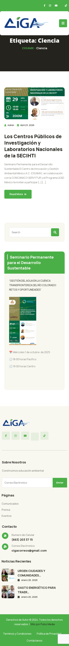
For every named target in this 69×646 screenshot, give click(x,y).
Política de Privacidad (49, 633)
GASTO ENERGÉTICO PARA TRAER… (37, 590)
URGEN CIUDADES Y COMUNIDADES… (31, 573)
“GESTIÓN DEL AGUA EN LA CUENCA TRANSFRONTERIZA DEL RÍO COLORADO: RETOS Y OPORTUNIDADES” (33, 285)
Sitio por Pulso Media (42, 624)
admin (11, 125)
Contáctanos (34, 640)
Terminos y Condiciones (17, 633)
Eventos (7, 516)
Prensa (6, 510)
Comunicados (10, 503)
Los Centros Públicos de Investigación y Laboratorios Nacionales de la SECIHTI (33, 146)
